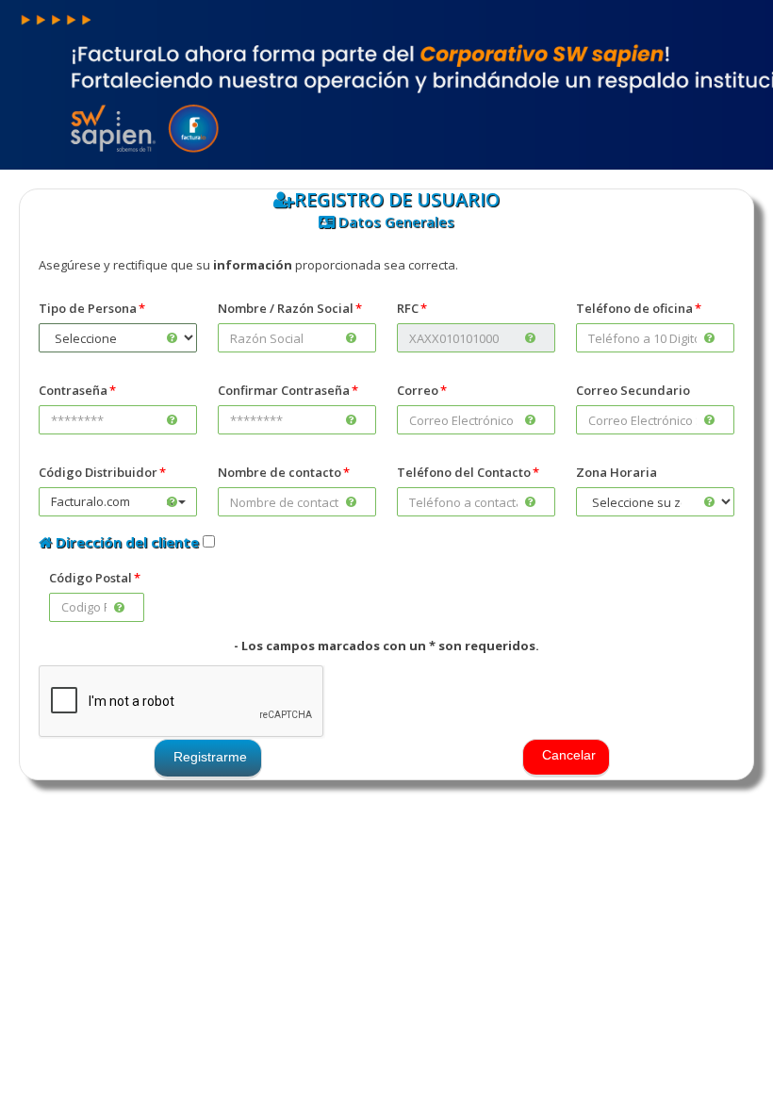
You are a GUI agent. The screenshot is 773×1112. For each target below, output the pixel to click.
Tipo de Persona (88, 308)
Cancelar (569, 754)
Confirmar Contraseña (284, 390)
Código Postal (90, 577)
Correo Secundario (633, 390)
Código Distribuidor (98, 472)
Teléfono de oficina (634, 308)
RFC (408, 308)
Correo (417, 390)
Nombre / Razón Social (286, 308)
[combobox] (118, 501)
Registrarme (210, 756)
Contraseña (73, 390)
